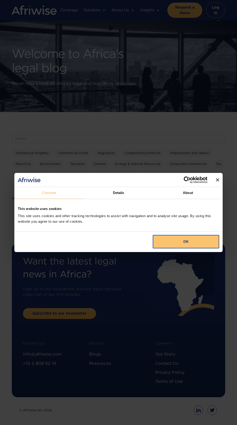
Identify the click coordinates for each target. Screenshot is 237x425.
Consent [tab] (49, 193)
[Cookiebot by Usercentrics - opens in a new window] (187, 179)
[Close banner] (217, 179)
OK (186, 242)
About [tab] (188, 193)
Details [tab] (118, 193)
